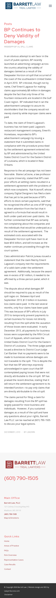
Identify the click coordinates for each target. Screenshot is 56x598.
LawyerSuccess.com (12, 591)
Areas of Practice (11, 545)
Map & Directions (11, 518)
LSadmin (31, 432)
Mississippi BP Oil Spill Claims (18, 47)
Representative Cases (14, 559)
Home (6, 541)
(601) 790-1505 (21, 478)
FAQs (6, 550)
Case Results (10, 564)
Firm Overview (10, 555)
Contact (7, 569)
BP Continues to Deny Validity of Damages (22, 36)
